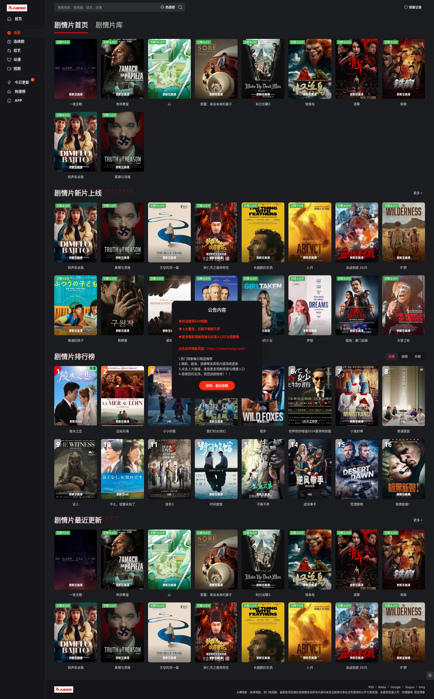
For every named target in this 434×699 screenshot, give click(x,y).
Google (396, 687)
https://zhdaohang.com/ (226, 348)
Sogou (409, 687)
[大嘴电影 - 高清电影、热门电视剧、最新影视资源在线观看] (17, 7)
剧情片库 (109, 25)
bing (422, 687)
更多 (416, 193)
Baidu (382, 687)
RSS (371, 687)
